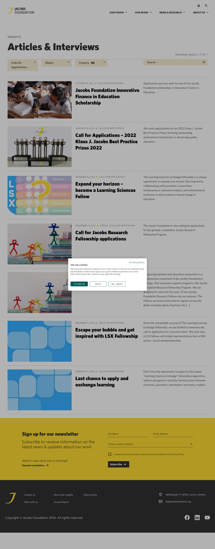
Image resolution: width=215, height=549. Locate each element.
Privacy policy (136, 262)
